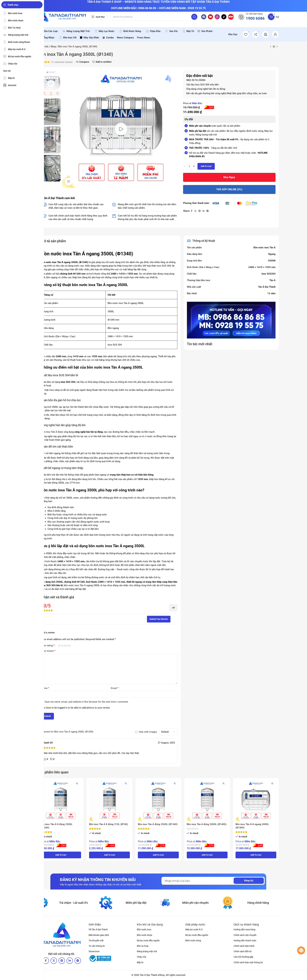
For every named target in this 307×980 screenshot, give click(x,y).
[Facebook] (203, 16)
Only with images (148, 731)
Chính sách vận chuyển (245, 935)
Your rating (48, 645)
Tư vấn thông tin (97, 946)
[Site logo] (62, 17)
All (173, 607)
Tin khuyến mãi (96, 940)
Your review (48, 650)
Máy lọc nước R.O (194, 929)
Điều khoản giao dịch (99, 935)
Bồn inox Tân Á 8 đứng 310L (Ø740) (108, 824)
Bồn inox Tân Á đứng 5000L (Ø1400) (206, 824)
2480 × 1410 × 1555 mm (262, 267)
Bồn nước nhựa (144, 935)
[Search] (194, 17)
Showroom (94, 951)
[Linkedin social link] (203, 211)
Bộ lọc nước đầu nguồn (148, 940)
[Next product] (277, 46)
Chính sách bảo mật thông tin (248, 962)
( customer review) (62, 62)
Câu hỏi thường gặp (243, 957)
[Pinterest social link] (199, 211)
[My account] (275, 34)
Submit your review (159, 619)
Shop (53, 46)
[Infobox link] (252, 16)
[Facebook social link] (191, 211)
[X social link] (195, 211)
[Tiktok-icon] (223, 16)
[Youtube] (210, 16)
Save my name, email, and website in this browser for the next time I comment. (87, 701)
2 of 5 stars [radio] (61, 645)
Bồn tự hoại (142, 946)
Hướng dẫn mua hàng (244, 929)
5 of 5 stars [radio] (69, 645)
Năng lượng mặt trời (147, 951)
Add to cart (206, 166)
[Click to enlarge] (69, 181)
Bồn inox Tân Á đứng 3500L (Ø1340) (157, 824)
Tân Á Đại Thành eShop (152, 975)
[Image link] (62, 934)
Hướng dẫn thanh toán (245, 940)
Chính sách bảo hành (244, 946)
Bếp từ (140, 962)
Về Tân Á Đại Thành (98, 929)
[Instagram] (217, 16)
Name (45, 688)
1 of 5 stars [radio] (59, 645)
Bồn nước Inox (144, 929)
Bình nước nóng (193, 940)
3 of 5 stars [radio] (64, 645)
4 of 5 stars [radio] (67, 645)
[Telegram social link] (207, 211)
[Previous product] (270, 46)
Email (115, 688)
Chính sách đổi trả (243, 951)
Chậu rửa (141, 957)
